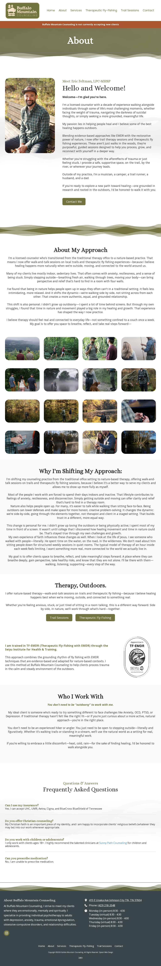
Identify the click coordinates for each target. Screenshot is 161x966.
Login (81, 957)
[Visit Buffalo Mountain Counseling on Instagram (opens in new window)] (6, 933)
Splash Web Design (106, 952)
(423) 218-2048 (106, 905)
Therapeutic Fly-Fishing (95, 618)
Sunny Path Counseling (113, 843)
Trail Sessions (59, 618)
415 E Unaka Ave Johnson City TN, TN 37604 (115, 900)
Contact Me (74, 201)
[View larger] (22, 348)
